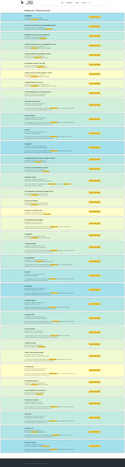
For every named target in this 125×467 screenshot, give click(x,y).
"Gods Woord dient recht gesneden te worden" (37, 54)
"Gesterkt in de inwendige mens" (33, 210)
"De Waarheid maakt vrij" (31, 381)
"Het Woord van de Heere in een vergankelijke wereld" (40, 25)
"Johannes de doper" (30, 243)
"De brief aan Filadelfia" (31, 201)
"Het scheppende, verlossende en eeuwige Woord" (38, 191)
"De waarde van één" (30, 177)
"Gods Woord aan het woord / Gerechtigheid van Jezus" (40, 44)
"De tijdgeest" (28, 234)
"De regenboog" (29, 366)
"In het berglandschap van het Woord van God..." (38, 92)
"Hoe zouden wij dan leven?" (32, 101)
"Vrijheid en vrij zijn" (30, 343)
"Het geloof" (28, 144)
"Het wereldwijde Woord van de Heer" (35, 390)
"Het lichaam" (28, 286)
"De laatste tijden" (29, 314)
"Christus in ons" (28, 428)
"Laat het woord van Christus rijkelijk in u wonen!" (38, 73)
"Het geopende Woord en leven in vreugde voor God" (39, 158)
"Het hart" (27, 130)
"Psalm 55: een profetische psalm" (34, 352)
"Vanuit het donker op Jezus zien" (34, 82)
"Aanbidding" (28, 16)
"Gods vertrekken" (29, 115)
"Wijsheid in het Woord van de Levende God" (37, 35)
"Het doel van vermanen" (31, 400)
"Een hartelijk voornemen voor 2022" (34, 63)
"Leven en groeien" (29, 329)
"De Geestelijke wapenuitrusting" (33, 220)
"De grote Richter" (29, 258)
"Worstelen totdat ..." (30, 300)
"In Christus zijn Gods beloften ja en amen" (36, 167)
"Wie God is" (27, 414)
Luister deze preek (94, 17)
